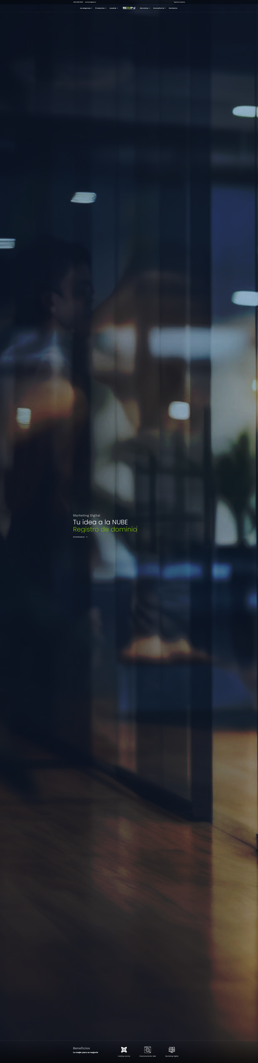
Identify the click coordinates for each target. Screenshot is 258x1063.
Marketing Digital (171, 1056)
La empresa (85, 8)
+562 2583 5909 (78, 2)
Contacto (173, 8)
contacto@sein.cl (90, 2)
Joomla (112, 8)
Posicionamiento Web (147, 1056)
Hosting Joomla (124, 1056)
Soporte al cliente (179, 2)
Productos (100, 8)
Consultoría (158, 8)
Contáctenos (79, 537)
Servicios (144, 8)
